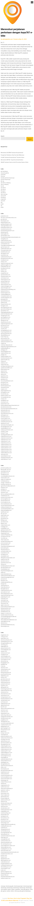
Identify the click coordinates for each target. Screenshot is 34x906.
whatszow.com (4, 692)
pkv (2, 202)
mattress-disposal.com (6, 345)
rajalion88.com (4, 646)
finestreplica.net (5, 768)
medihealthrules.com (6, 826)
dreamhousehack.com (6, 842)
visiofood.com (4, 806)
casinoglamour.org (5, 621)
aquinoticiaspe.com (6, 287)
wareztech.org (4, 255)
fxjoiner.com (4, 857)
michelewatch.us (5, 481)
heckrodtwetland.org (6, 574)
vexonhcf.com (4, 492)
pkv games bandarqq (25, 891)
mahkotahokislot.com (6, 340)
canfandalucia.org (5, 831)
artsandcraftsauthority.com (8, 876)
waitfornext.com (5, 786)
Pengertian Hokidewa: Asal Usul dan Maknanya (12, 155)
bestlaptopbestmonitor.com (8, 566)
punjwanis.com (4, 216)
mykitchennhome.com (6, 590)
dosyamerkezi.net (5, 500)
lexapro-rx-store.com (6, 613)
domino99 (3, 195)
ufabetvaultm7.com (6, 751)
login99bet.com (5, 638)
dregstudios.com (5, 533)
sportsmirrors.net (5, 318)
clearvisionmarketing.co (7, 788)
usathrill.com (4, 827)
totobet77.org (4, 433)
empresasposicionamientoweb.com (10, 852)
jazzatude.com (4, 518)
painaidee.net (4, 299)
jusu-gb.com (4, 219)
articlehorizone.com (6, 718)
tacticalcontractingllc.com (7, 425)
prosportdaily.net (5, 798)
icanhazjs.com (4, 598)
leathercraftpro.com (6, 395)
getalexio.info (4, 379)
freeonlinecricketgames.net (8, 546)
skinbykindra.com (5, 858)
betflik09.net (4, 664)
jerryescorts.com (5, 325)
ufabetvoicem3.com (6, 754)
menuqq (3, 886)
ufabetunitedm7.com (6, 446)
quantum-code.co (5, 790)
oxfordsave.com (5, 278)
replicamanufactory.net (6, 737)
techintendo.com (5, 695)
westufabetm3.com (6, 456)
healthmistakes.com (6, 356)
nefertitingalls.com (5, 656)
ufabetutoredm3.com (6, 449)
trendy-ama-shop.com (6, 803)
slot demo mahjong (5, 182)
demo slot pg (4, 194)
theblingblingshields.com (7, 312)
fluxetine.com (4, 580)
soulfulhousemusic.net (6, 421)
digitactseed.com (5, 705)
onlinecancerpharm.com (7, 341)
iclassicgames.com (5, 279)
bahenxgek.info (5, 234)
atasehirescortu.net (6, 322)
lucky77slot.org (4, 336)
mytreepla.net (4, 734)
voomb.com (4, 328)
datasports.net (4, 320)
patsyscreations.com (6, 657)
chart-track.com (5, 539)
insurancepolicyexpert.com (7, 505)
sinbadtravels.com (5, 252)
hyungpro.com (4, 305)
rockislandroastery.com (6, 865)
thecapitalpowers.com (6, 426)
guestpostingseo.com (6, 224)
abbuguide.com (5, 687)
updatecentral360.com (6, 367)
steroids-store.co (5, 561)
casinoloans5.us (5, 585)
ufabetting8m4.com (6, 746)
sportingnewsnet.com (6, 307)
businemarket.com (5, 292)
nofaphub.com (4, 654)
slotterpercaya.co (5, 416)
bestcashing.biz (5, 548)
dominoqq (3, 887)
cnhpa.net (3, 361)
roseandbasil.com (5, 569)
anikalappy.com (5, 762)
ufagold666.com (5, 811)
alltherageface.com (6, 860)
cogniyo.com (4, 389)
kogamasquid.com (5, 618)
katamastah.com (5, 369)
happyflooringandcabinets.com (8, 346)
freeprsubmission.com (6, 809)
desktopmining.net (5, 610)
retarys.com (4, 261)
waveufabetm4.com (6, 755)
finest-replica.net (5, 795)
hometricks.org (4, 394)
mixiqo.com (4, 398)
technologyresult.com (6, 688)
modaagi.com (4, 526)
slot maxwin (4, 889)
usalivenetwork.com (6, 240)
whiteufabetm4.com (6, 760)
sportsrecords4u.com (6, 742)
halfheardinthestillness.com (8, 575)
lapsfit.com (3, 731)
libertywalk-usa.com (6, 469)
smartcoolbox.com (5, 418)
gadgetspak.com (5, 726)
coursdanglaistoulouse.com (8, 476)
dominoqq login (18, 886)
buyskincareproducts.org (7, 614)
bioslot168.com (4, 875)
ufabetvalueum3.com (6, 749)
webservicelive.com (6, 878)
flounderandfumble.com (7, 770)
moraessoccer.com (5, 536)
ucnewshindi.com (5, 243)
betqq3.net (3, 583)
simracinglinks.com (5, 499)
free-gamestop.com (6, 250)
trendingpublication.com (7, 434)
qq (1, 205)
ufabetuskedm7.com (6, 447)
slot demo (3, 187)
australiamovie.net (5, 471)
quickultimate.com (5, 410)
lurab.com (3, 870)
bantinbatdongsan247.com (7, 230)
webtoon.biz (4, 302)
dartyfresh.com (5, 671)
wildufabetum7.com (6, 459)
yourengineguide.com (6, 832)
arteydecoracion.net (6, 562)
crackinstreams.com (6, 724)
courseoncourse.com (6, 229)
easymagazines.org (6, 390)
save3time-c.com (5, 490)
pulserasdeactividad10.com (8, 606)
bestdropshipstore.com (6, 698)
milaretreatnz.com (5, 525)
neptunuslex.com (5, 477)
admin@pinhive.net (7, 39)
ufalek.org (3, 343)
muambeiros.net (5, 552)
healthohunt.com (5, 772)
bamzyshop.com (5, 817)
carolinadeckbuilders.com (7, 508)
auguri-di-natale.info (6, 479)
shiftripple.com (4, 415)
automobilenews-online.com (8, 845)
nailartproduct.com (5, 703)
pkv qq (2, 181)
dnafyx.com (4, 677)
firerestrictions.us (5, 549)
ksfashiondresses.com (6, 358)
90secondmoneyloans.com (7, 708)
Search (2, 136)
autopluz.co (4, 489)
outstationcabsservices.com (8, 835)
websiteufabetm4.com (6, 759)
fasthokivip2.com (5, 283)
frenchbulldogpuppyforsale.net (8, 616)
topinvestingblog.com (6, 510)
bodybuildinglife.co (5, 348)
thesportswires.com (6, 304)
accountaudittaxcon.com (7, 380)
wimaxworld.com (5, 544)
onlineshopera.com (5, 669)
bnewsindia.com (5, 814)
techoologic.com (5, 822)
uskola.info (3, 783)
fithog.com (3, 564)
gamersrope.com (5, 247)
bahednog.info (4, 232)
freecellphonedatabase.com (8, 245)
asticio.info (3, 374)
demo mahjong (4, 184)
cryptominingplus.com (6, 286)
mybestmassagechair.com (7, 577)
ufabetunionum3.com (6, 747)
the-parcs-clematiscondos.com (8, 217)
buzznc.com (4, 855)
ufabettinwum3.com (6, 443)
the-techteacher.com (6, 844)
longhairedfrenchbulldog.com (8, 289)
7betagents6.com (5, 721)
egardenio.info (4, 376)
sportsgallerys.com (5, 317)
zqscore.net (4, 371)
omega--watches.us (6, 482)
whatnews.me (4, 791)
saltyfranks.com (5, 515)
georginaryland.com (6, 567)
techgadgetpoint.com (6, 330)
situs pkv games (5, 173)
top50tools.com (5, 512)
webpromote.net (5, 559)
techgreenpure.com (6, 697)
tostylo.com (4, 271)
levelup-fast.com (5, 733)
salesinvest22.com (5, 800)
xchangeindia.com (5, 839)
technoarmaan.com (6, 850)
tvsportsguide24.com (6, 332)
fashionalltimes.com (6, 847)
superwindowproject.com (7, 595)
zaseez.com (4, 651)
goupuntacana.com (6, 648)
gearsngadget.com (5, 728)
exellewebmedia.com (6, 248)
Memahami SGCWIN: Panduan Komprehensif (12, 152)
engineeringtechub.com (7, 323)
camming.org (4, 644)
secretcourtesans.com (6, 640)
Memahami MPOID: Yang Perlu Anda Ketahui (12, 159)
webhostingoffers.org (6, 690)
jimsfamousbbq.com (6, 468)
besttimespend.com (6, 385)
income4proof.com (5, 659)
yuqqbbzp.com (4, 720)
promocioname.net (5, 543)
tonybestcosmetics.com (7, 853)
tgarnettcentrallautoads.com (8, 486)
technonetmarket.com (6, 778)
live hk (2, 186)
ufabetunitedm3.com (6, 444)
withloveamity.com (5, 682)
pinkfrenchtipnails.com (6, 314)
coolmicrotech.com (5, 840)
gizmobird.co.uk (5, 472)
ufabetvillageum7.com (6, 752)
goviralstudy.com (5, 601)
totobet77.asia (4, 431)
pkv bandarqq (4, 171)
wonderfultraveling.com (7, 541)
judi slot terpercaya (5, 179)
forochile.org (4, 538)
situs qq (3, 176)
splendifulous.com (5, 741)
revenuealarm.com (5, 868)
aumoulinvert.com (5, 592)
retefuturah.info (5, 773)
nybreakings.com (5, 834)
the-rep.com (4, 513)
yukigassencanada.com (7, 716)
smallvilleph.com (5, 528)
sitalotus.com (4, 363)
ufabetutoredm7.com (6, 451)
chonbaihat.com (5, 556)
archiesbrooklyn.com (6, 551)
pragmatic (3, 199)
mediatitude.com (5, 495)
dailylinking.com (5, 675)
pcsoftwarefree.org (6, 674)
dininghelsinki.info (5, 764)
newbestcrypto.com (6, 276)
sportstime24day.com (6, 309)
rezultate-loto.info (5, 739)
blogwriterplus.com (5, 222)
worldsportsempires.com (7, 366)
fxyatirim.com (4, 685)
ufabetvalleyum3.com (6, 452)
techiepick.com (4, 816)
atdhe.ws (3, 572)
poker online (10, 891)
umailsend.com (4, 260)
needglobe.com (5, 400)
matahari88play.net (6, 294)
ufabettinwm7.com (5, 441)
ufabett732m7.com (6, 804)
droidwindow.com (5, 808)
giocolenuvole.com (5, 679)
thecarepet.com (5, 220)
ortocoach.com (4, 402)
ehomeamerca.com (6, 693)
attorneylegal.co (5, 327)
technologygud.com (6, 351)
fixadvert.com (4, 487)
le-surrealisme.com (5, 502)
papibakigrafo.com (5, 597)
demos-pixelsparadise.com (7, 494)
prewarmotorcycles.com (7, 497)
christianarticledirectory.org (7, 624)
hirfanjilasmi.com (5, 392)
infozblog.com (4, 554)
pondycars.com (4, 819)
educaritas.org (4, 661)
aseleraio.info (4, 372)
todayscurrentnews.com (7, 429)
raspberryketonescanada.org (8, 824)
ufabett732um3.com (6, 782)
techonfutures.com (5, 821)
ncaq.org (3, 666)
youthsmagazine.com (6, 297)
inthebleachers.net (5, 611)
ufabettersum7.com (6, 439)
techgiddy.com (4, 238)
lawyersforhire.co (5, 291)
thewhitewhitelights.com (7, 570)
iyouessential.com (5, 680)
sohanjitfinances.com (6, 420)
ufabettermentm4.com (6, 438)
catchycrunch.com (5, 653)
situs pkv (3, 200)
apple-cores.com (5, 605)
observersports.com (6, 284)
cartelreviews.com (5, 700)
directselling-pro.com (6, 866)
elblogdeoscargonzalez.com (8, 557)
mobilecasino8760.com (6, 582)
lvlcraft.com (4, 706)
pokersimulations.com (6, 736)
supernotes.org (4, 364)
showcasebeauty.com (6, 503)
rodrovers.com (4, 711)
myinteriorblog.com (6, 813)
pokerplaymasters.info (6, 227)
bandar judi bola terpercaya (7, 177)
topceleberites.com (5, 744)
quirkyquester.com (5, 411)
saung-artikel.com (5, 281)
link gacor (3, 191)
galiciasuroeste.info (6, 530)
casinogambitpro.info (6, 225)
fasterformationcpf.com (7, 263)
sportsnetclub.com (5, 274)
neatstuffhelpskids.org (6, 534)
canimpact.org (4, 600)
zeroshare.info (4, 521)
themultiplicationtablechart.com (9, 619)
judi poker (3, 174)
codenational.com (5, 862)
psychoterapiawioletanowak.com (9, 408)
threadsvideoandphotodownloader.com (10, 237)
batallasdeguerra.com (6, 531)
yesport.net (3, 269)
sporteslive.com (5, 310)
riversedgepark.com (6, 649)
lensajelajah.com (5, 662)
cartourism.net (4, 603)
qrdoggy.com (4, 349)
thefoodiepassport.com (7, 593)
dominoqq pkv (9, 886)
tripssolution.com (5, 713)
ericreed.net (4, 579)
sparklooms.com (5, 423)
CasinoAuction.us (5, 587)
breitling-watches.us (6, 484)
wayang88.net (4, 757)
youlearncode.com (5, 684)
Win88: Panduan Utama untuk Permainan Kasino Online (14, 162)
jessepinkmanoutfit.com (7, 258)
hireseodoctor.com (5, 729)
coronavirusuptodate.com (7, 723)
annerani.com (4, 517)
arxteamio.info (4, 377)
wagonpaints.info (5, 785)
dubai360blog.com (5, 335)
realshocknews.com (6, 353)
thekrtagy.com (4, 837)
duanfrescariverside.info (7, 765)
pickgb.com (3, 354)
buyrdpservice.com (5, 268)
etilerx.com (3, 767)
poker (2, 204)
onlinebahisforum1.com (7, 641)
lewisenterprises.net (6, 672)
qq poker (17, 889)
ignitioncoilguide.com (6, 871)
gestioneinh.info (5, 796)
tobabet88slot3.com (6, 428)
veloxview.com (4, 454)
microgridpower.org (6, 397)
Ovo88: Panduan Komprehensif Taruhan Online (12, 157)
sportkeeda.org (4, 384)
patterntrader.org (5, 359)
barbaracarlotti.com (6, 608)
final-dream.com (5, 793)
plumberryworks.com (6, 407)
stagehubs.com (5, 635)
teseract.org (4, 801)
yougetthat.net (4, 273)
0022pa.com (4, 520)
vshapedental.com (5, 829)
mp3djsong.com (5, 474)
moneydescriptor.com (6, 296)
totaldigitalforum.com (6, 848)
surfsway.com (4, 702)
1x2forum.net (4, 636)
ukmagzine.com (5, 253)
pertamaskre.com (5, 235)
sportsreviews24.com (6, 333)
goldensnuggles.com (6, 265)
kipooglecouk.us (5, 588)
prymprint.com (4, 382)
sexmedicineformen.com (7, 413)
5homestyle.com (5, 626)
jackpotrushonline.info (6, 242)
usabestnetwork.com (6, 256)
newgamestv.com (5, 315)
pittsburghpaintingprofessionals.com (10, 405)
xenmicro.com (4, 667)
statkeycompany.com (6, 507)
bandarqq (3, 197)
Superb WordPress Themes (18, 902)
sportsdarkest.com (5, 300)
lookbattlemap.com (6, 266)
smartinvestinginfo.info (6, 775)
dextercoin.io (4, 623)
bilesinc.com (4, 523)
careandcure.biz (5, 387)
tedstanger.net (4, 780)
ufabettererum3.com (6, 436)
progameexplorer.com (6, 863)
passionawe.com (5, 403)
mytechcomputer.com (6, 873)
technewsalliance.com (6, 777)
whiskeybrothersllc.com (7, 457)
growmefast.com (5, 338)
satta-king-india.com (6, 715)
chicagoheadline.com (6, 643)
